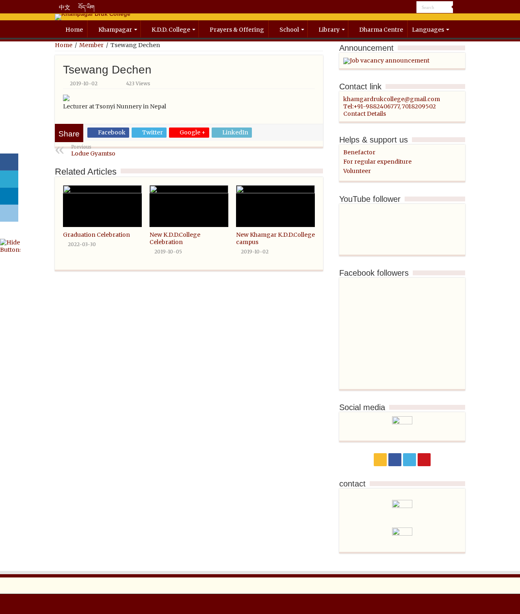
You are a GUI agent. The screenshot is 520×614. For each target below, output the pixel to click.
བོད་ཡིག (86, 7)
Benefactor (359, 152)
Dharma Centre (381, 29)
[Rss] (387, 8)
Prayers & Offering (237, 29)
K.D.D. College (171, 29)
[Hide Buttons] (10, 245)
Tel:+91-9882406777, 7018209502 (389, 106)
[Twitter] (403, 8)
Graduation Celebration (96, 234)
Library (329, 29)
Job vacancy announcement (389, 60)
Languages (428, 29)
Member (91, 45)
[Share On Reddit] (9, 213)
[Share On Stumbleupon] (9, 230)
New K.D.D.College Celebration (175, 238)
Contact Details (364, 113)
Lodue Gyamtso (93, 150)
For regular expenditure (377, 161)
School (289, 29)
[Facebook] (395, 8)
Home (74, 29)
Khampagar (115, 29)
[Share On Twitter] (9, 179)
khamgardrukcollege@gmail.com (391, 99)
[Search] (459, 7)
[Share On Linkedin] (9, 196)
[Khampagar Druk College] (260, 17)
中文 (64, 7)
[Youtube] (410, 8)
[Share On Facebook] (9, 162)
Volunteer (357, 171)
